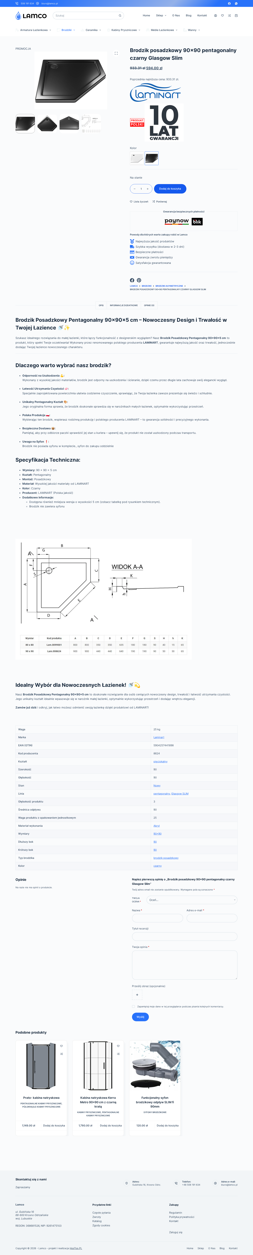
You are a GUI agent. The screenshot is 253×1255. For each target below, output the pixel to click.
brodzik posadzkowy (166, 858)
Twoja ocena (136, 900)
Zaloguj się (175, 1232)
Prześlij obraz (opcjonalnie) (148, 986)
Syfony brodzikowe (155, 1112)
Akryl (157, 825)
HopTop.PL (76, 1248)
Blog (188, 15)
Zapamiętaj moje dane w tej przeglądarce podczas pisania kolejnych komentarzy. (180, 1006)
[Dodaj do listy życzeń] (61, 1046)
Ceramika (92, 30)
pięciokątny (160, 761)
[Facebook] (229, 3)
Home (146, 15)
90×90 (157, 833)
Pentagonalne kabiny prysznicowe (41, 1103)
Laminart (159, 737)
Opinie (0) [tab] (149, 305)
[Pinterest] (139, 280)
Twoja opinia (140, 946)
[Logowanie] (215, 15)
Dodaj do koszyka (170, 188)
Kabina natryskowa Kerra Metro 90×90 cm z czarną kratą (98, 1102)
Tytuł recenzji (140, 928)
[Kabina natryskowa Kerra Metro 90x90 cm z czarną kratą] (98, 1066)
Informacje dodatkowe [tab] (124, 305)
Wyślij (140, 1017)
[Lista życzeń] (222, 15)
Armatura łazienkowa (34, 30)
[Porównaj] (229, 15)
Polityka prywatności (181, 1217)
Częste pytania (101, 1212)
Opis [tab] (101, 305)
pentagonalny (162, 793)
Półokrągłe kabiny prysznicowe (41, 1107)
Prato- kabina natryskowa (41, 1097)
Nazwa (137, 910)
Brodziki (67, 30)
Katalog (97, 1221)
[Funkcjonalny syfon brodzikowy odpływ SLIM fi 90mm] (154, 1066)
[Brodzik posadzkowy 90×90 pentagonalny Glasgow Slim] (137, 158)
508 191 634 (27, 3)
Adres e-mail (195, 910)
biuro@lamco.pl (49, 3)
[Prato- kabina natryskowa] (41, 1066)
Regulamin (175, 1212)
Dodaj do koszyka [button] (54, 1125)
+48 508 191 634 (191, 1184)
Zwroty (96, 1217)
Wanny (192, 30)
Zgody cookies (101, 1225)
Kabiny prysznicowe (124, 30)
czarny (158, 865)
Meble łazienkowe (162, 30)
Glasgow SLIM (179, 793)
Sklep (159, 15)
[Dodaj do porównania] (61, 1054)
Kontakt (202, 15)
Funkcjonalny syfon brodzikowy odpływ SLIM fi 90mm (155, 1102)
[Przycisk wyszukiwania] (120, 15)
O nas (176, 15)
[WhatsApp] (236, 3)
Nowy (157, 785)
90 (155, 841)
